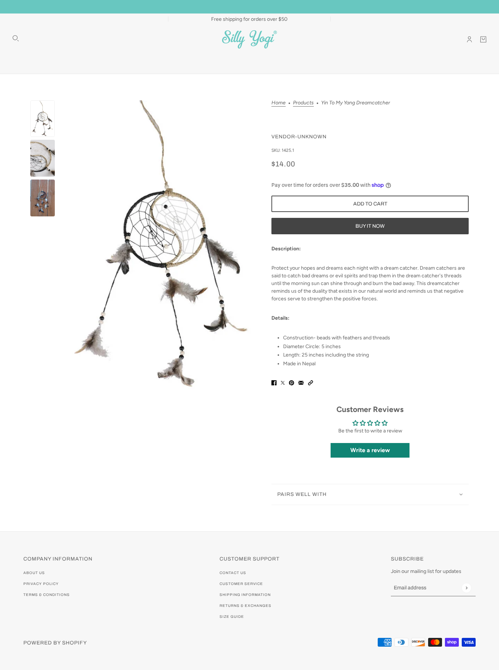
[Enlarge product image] (163, 245)
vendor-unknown (299, 136)
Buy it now (370, 226)
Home (278, 103)
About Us (34, 573)
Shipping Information (245, 595)
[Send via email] (301, 382)
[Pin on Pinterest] (291, 382)
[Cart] (483, 39)
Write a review (370, 450)
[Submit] (466, 588)
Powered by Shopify (55, 643)
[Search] (16, 38)
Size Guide (232, 617)
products (303, 103)
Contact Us (233, 573)
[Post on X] (282, 382)
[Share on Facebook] (273, 382)
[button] (310, 382)
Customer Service (241, 584)
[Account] (469, 39)
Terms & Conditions (46, 595)
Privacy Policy (41, 584)
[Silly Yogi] (249, 39)
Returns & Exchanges (245, 606)
